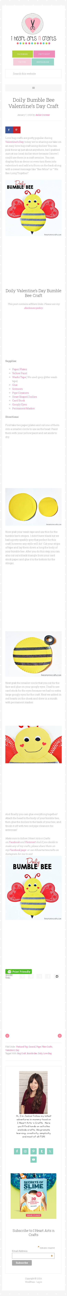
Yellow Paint (19, 373)
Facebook (14, 842)
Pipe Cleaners (20, 392)
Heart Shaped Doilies (24, 396)
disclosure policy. (33, 308)
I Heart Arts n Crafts (33, 28)
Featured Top (22, 1046)
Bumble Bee (32, 1053)
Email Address (32, 1251)
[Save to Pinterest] (16, 129)
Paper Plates (19, 369)
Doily (40, 1053)
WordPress (30, 1282)
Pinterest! (30, 842)
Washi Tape (19, 377)
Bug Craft (21, 1053)
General (32, 1046)
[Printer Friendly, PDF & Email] (18, 971)
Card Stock (18, 400)
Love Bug (47, 1053)
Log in (39, 1282)
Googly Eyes (19, 404)
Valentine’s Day (14, 142)
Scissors (17, 388)
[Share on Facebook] (9, 129)
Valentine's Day (12, 1050)
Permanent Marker (23, 408)
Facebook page (17, 850)
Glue (15, 385)
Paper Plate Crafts (44, 1046)
